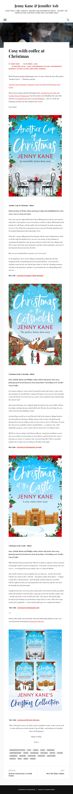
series (26, 758)
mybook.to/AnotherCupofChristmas (30, 275)
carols (35, 750)
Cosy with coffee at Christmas (27, 53)
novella (12, 758)
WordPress (31, 789)
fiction (60, 753)
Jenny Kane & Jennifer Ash (36, 5)
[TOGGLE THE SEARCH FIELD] (68, 19)
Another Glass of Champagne (19, 96)
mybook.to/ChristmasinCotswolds (29, 447)
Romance (42, 69)
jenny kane (31, 755)
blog (29, 750)
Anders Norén (50, 789)
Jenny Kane (15, 64)
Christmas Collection (36, 621)
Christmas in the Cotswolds (36, 84)
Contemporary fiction (41, 66)
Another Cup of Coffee (49, 93)
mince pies (41, 755)
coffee (26, 753)
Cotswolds (34, 753)
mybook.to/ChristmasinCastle (28, 607)
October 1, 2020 (31, 64)
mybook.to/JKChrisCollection (28, 720)
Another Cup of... (20, 66)
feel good (44, 753)
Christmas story (15, 753)
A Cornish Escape (21, 98)
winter (33, 758)
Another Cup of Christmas (18, 84)
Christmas (50, 750)
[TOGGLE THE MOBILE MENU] (5, 19)
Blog (29, 66)
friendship (13, 755)
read (19, 758)
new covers (51, 755)
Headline (23, 755)
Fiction (26, 69)
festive (52, 753)
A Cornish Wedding (37, 98)
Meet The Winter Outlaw (55, 773)
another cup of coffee (17, 750)
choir (43, 750)
